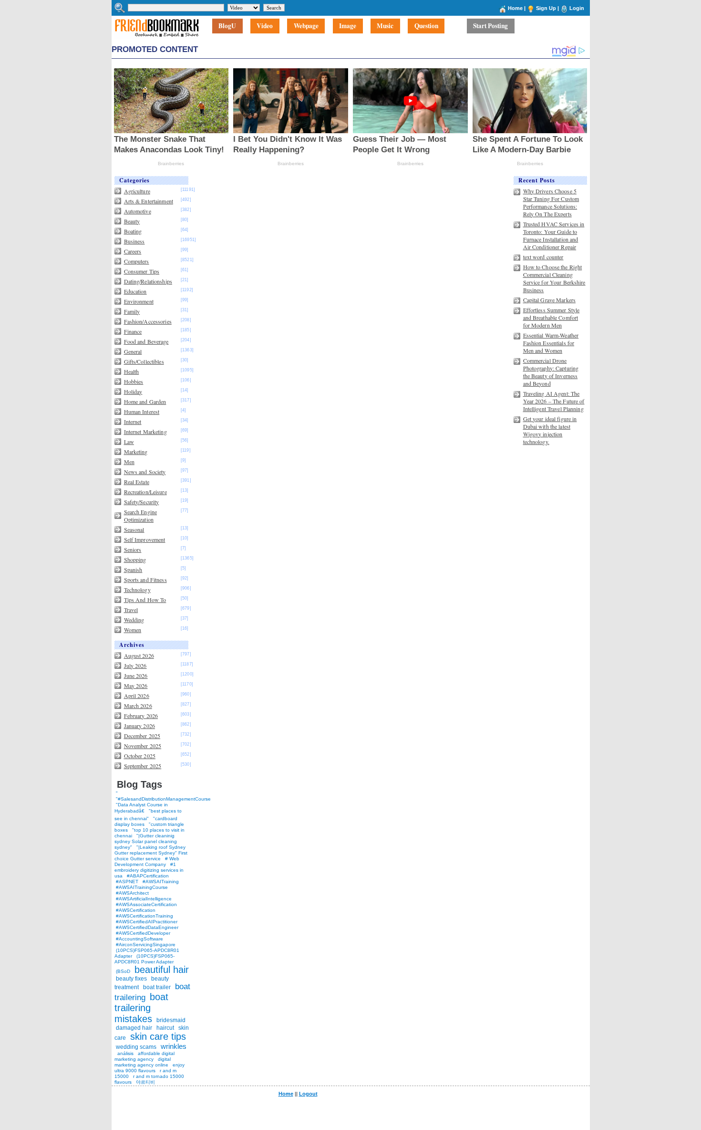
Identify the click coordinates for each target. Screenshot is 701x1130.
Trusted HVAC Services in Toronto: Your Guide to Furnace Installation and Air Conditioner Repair (554, 235)
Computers (136, 261)
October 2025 (139, 756)
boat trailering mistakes (141, 1008)
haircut (165, 1027)
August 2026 (139, 655)
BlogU (227, 26)
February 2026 (141, 715)
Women (133, 630)
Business (134, 241)
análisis (125, 1053)
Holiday (133, 391)
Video (265, 26)
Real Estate (136, 482)
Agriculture (137, 191)
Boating (133, 231)
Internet (133, 421)
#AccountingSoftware (139, 938)
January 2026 (139, 725)
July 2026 (135, 665)
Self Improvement (144, 539)
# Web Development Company (146, 861)
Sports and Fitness (145, 579)
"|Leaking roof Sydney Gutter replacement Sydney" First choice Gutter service (150, 853)
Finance (133, 331)
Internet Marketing (145, 431)
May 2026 (136, 685)
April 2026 (136, 695)
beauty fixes (131, 978)
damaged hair (134, 1027)
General (133, 351)
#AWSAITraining (161, 881)
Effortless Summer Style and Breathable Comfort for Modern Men (551, 317)
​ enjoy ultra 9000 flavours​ (149, 1067)
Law (129, 441)
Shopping (135, 559)
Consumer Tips (142, 271)
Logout (308, 1094)
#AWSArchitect (132, 893)
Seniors (133, 549)
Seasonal (134, 529)
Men (129, 461)
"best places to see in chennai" (148, 814)
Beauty (132, 221)
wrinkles (173, 1046)
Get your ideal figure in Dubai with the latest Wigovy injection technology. (550, 430)
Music (385, 26)
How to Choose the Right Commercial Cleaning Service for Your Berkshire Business (554, 278)
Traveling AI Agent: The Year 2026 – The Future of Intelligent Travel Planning (554, 401)
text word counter (543, 257)
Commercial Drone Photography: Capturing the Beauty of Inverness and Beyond (551, 372)
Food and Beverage (146, 341)
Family (132, 311)
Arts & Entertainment (148, 201)
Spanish (133, 569)
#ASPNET (127, 881)
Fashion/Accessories (148, 321)
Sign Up (546, 8)
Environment (139, 301)
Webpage (306, 26)
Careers (133, 251)
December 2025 (142, 735)
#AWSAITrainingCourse (142, 887)
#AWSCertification (135, 910)
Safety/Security (141, 502)
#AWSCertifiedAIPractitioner (146, 921)
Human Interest (142, 411)
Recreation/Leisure (145, 492)
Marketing (136, 451)
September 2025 (143, 766)
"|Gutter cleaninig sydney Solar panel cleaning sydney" (145, 841)
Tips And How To (145, 599)
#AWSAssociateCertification (146, 904)
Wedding (134, 619)
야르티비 (145, 1082)
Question (426, 26)
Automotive (137, 211)
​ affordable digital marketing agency (144, 1056)
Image (347, 26)
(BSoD (123, 971)
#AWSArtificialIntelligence (144, 898)
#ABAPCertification (148, 875)
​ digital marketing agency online (142, 1061)
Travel (131, 609)
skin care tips (158, 1036)
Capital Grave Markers (549, 300)
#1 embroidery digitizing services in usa (149, 870)
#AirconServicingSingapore (145, 944)
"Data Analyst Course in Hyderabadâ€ (141, 807)
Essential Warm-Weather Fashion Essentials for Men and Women (551, 342)
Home (515, 8)
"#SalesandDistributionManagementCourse (163, 799)
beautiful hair (161, 969)
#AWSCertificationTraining (144, 916)
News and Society (145, 471)
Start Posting (490, 26)
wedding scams (136, 1047)
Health (131, 371)
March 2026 (138, 705)
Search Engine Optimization (140, 515)
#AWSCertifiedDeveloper (143, 933)
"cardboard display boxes (145, 821)
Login (576, 8)
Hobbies (134, 381)
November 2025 (143, 746)
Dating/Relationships (148, 281)
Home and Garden (145, 401)
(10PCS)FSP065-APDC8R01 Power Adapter (144, 958)
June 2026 (136, 675)
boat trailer (157, 987)
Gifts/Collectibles (144, 361)
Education (135, 291)
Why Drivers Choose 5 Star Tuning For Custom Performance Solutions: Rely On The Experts (551, 202)
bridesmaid (171, 1020)
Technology (137, 589)
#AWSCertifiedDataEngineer (147, 927)
